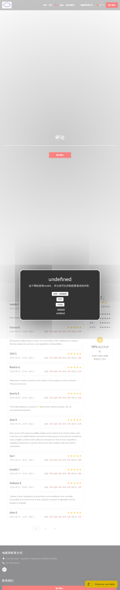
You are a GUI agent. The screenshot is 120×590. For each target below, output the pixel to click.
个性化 (60, 304)
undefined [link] (60, 313)
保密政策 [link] (61, 309)
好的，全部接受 (60, 294)
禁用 (60, 299)
